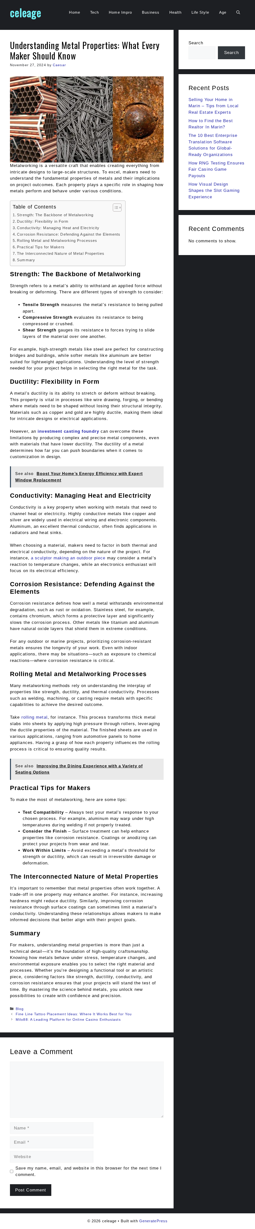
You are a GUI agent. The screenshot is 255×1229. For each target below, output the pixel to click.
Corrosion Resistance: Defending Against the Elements (68, 234)
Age (222, 12)
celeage (25, 12)
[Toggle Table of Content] (114, 207)
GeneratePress (153, 1221)
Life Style (200, 12)
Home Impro (120, 12)
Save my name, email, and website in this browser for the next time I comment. (88, 1171)
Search (196, 43)
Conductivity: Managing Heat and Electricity (58, 228)
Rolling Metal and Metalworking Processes (57, 240)
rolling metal (34, 717)
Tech (94, 12)
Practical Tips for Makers (40, 247)
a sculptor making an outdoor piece (68, 558)
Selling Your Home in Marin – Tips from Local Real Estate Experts (214, 106)
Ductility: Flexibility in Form (42, 221)
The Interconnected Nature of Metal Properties (60, 253)
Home (74, 12)
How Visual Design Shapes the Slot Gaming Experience (214, 190)
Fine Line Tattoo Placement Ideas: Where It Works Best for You (74, 1014)
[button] (238, 12)
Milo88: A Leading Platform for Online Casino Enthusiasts (68, 1019)
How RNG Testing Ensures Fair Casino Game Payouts (217, 169)
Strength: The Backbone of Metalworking (55, 215)
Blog (20, 1009)
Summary (26, 260)
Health (175, 12)
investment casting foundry (68, 431)
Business (150, 12)
